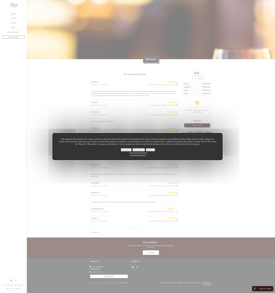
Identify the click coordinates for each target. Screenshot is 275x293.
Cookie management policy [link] (138, 155)
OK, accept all (126, 150)
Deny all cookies (139, 150)
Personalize (150, 150)
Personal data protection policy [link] (138, 153)
